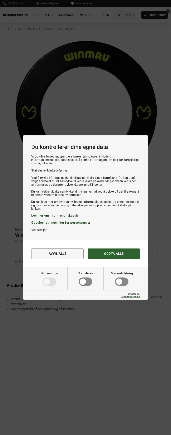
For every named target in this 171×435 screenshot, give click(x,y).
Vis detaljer (39, 230)
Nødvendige (49, 273)
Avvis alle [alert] (58, 254)
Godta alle (114, 254)
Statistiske (85, 273)
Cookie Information (130, 296)
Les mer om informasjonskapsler (55, 215)
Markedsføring (122, 273)
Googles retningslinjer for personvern (59, 222)
